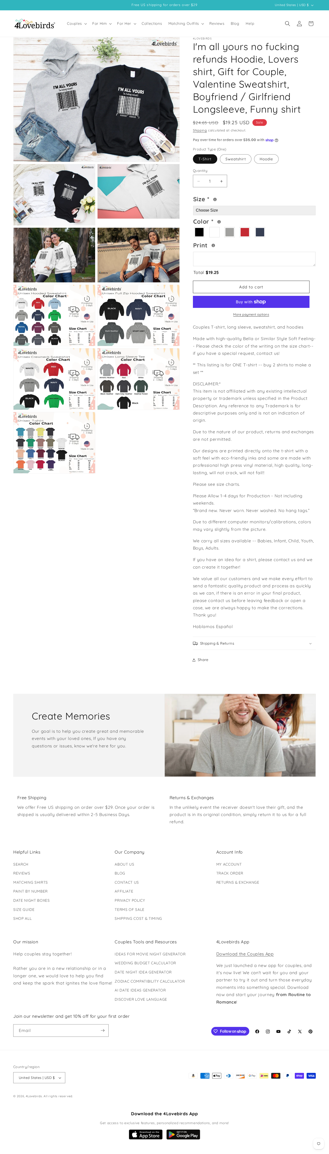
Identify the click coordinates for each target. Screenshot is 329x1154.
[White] (214, 232)
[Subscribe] (102, 1030)
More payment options (251, 314)
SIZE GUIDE (24, 909)
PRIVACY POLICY (130, 900)
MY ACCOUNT (229, 864)
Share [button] (203, 659)
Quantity (200, 171)
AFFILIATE (124, 891)
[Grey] (230, 232)
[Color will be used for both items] (219, 222)
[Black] (199, 232)
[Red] (245, 232)
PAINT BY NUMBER (30, 891)
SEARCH (20, 864)
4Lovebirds (34, 1096)
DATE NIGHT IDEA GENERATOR (143, 972)
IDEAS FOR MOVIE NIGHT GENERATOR (150, 954)
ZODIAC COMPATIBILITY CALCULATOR (150, 981)
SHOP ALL (22, 918)
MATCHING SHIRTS (30, 882)
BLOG (120, 873)
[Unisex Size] (215, 199)
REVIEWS (21, 873)
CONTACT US (127, 882)
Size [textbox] (216, 198)
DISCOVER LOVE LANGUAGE (141, 999)
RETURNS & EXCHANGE (237, 882)
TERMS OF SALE (130, 909)
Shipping (200, 130)
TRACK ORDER (229, 873)
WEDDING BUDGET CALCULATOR (145, 963)
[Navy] (260, 232)
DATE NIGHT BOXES (31, 900)
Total (206, 272)
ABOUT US (124, 864)
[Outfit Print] (213, 245)
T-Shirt (205, 159)
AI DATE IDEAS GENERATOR (140, 990)
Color (222, 221)
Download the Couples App (245, 953)
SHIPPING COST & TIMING (138, 918)
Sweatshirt (235, 159)
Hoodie (266, 159)
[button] (76, 23)
